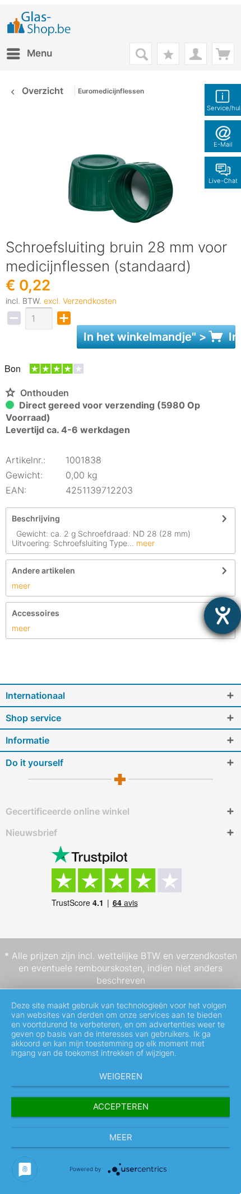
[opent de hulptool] (222, 615)
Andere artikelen (43, 570)
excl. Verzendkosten (80, 300)
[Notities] (168, 54)
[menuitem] (29, 54)
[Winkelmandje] (223, 54)
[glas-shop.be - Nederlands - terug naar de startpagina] (43, 23)
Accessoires (35, 613)
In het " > (159, 337)
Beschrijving (36, 518)
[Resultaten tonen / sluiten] (140, 54)
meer (144, 543)
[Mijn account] (195, 54)
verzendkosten (206, 955)
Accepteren (121, 1106)
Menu (39, 53)
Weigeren (120, 1076)
